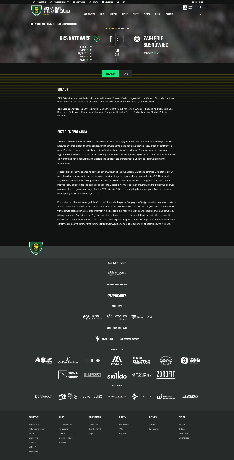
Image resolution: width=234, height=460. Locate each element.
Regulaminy (64, 429)
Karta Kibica (124, 424)
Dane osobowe (66, 438)
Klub (102, 14)
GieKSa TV (93, 424)
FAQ (121, 429)
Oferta (152, 424)
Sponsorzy (154, 429)
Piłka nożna (34, 424)
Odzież (182, 429)
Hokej (31, 433)
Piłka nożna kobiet (37, 429)
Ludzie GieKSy (65, 424)
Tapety (92, 433)
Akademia (33, 451)
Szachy (32, 442)
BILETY (136, 14)
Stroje (182, 424)
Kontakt (169, 14)
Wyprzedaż (184, 438)
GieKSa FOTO (95, 429)
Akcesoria (183, 433)
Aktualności (89, 14)
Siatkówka (33, 438)
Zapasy (32, 447)
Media (157, 14)
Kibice (125, 14)
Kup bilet (123, 433)
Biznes (147, 14)
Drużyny (113, 14)
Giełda (62, 433)
